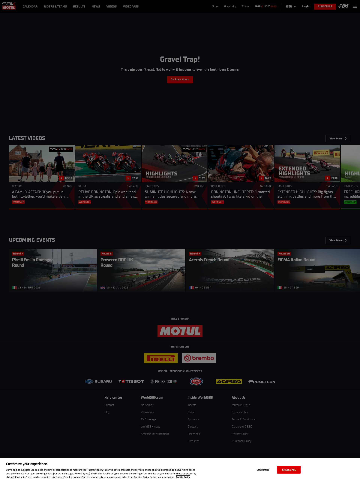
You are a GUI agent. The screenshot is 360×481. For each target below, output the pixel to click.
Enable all (289, 469)
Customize (263, 469)
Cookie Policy (183, 477)
